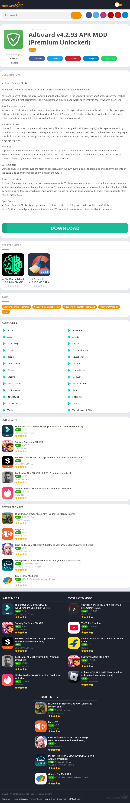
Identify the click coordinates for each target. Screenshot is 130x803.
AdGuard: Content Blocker (47, 306)
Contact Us (50, 798)
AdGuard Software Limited (16, 306)
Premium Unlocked (109, 306)
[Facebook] (89, 15)
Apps (38, 29)
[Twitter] (96, 15)
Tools (45, 29)
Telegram (93, 58)
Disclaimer (62, 798)
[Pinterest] (118, 15)
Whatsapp (110, 58)
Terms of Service (20, 798)
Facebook (38, 58)
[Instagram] (103, 15)
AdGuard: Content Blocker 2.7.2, (79, 306)
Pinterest (74, 58)
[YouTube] (110, 15)
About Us (6, 798)
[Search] (76, 15)
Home (31, 29)
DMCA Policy (75, 798)
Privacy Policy (36, 798)
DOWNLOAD (65, 228)
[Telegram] (125, 15)
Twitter (56, 58)
